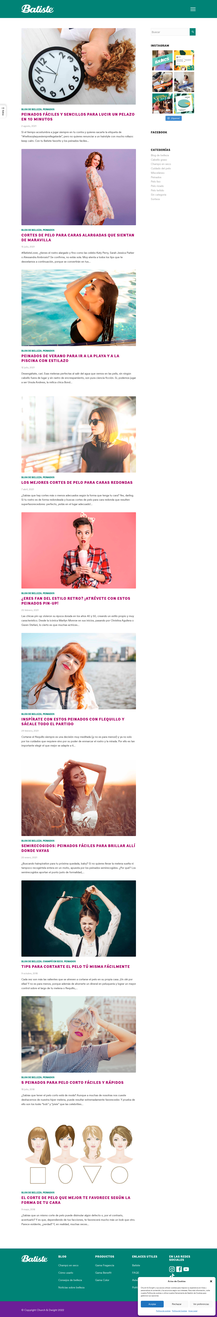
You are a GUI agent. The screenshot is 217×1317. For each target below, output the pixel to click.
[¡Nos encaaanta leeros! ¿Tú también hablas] (184, 60)
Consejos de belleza (70, 1280)
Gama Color (102, 1280)
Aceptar (152, 1304)
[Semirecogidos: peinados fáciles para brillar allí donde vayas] (78, 798)
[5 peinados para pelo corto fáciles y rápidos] (78, 1034)
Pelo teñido (157, 190)
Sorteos (155, 199)
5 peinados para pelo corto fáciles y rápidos (72, 1083)
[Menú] (192, 9)
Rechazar (176, 1304)
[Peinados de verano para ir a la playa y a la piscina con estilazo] (78, 308)
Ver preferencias (201, 1304)
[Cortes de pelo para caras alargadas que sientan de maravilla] (78, 187)
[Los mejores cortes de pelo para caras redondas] (78, 434)
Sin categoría (158, 194)
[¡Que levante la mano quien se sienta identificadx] (184, 82)
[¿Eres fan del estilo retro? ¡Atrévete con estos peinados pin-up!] (78, 550)
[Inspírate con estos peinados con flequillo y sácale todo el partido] (78, 671)
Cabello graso (159, 159)
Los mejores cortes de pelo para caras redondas (77, 483)
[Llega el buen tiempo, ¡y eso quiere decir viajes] (162, 82)
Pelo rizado (157, 185)
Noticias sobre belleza (71, 1287)
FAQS (135, 1272)
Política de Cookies (179, 1311)
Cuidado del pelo (161, 168)
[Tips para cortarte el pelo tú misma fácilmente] (78, 918)
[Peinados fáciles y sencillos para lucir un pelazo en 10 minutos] (78, 66)
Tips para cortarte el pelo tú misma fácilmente (75, 967)
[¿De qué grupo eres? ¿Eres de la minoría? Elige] (184, 104)
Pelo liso (155, 181)
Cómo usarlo (65, 1272)
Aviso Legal (192, 1311)
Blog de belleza (31, 109)
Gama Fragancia (104, 1265)
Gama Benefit (103, 1272)
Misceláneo (157, 172)
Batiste (136, 1265)
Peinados (48, 109)
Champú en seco (53, 961)
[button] (211, 1281)
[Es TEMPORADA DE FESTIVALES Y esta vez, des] (162, 104)
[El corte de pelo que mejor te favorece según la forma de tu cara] (78, 1153)
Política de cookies (163, 1311)
